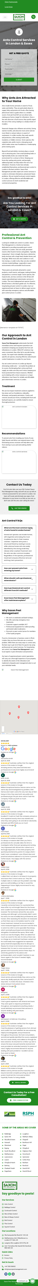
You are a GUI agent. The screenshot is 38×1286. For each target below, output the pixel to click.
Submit (19, 79)
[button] (19, 529)
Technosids (19, 1284)
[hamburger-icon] (5, 17)
